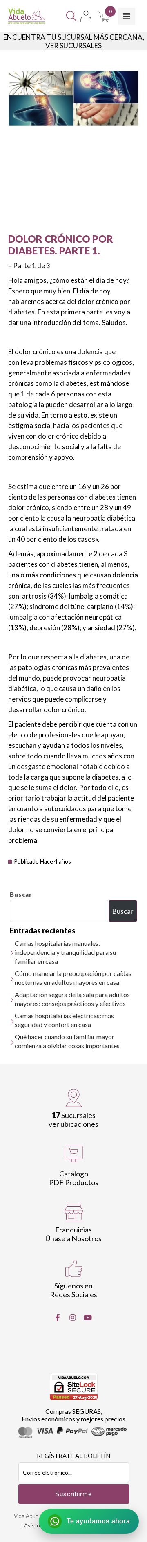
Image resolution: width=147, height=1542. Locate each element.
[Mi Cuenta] (85, 16)
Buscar (21, 894)
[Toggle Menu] (126, 16)
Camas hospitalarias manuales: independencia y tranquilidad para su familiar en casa (65, 952)
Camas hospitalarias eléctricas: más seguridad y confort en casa (64, 1020)
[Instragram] (72, 1317)
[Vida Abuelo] (26, 16)
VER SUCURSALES (73, 45)
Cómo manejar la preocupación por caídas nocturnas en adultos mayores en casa (73, 977)
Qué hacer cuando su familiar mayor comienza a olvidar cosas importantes (67, 1041)
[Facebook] (57, 1317)
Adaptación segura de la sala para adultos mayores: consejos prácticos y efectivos (72, 999)
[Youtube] (87, 1317)
